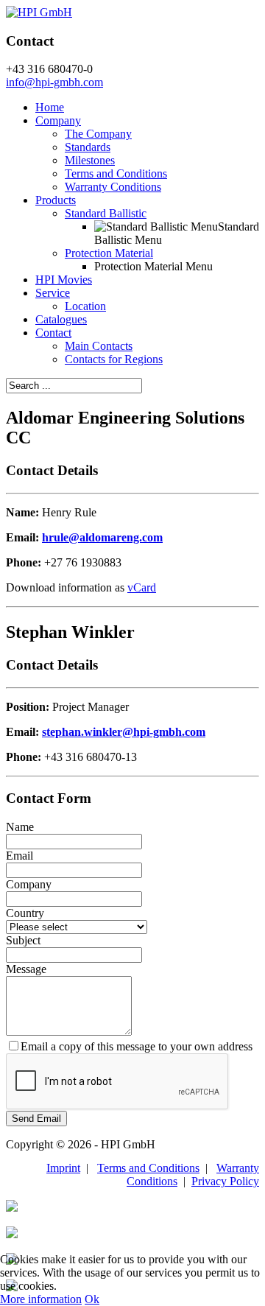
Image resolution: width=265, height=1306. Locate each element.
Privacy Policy (225, 1181)
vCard (141, 587)
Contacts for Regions (114, 359)
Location (85, 306)
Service (52, 293)
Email (19, 855)
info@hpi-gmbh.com (54, 82)
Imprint (63, 1168)
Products (55, 200)
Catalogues (61, 319)
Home (49, 107)
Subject (23, 940)
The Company (98, 133)
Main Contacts (98, 346)
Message (26, 969)
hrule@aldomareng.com (102, 537)
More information (41, 1299)
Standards (87, 147)
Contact (53, 332)
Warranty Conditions (113, 186)
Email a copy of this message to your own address (136, 1046)
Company (58, 120)
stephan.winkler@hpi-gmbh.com (123, 732)
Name (20, 827)
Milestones (90, 160)
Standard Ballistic (105, 213)
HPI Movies (63, 279)
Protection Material (109, 253)
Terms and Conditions (116, 173)
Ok (92, 1299)
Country (25, 913)
